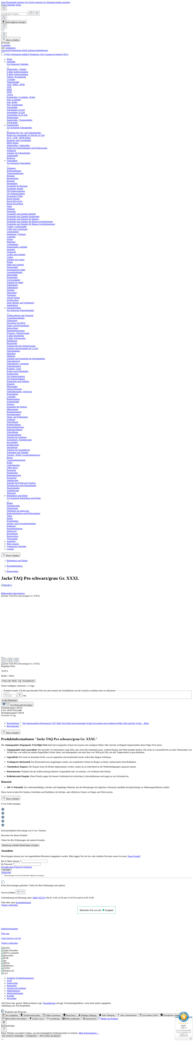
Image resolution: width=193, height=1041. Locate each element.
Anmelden (5, 45)
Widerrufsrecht (13, 991)
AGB (9, 980)
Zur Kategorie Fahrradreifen (19, 127)
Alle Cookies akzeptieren (50, 1036)
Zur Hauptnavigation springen (56, 2)
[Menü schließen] (8, 67)
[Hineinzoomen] (16, 660)
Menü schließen (12, 40)
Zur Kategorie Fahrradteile (19, 163)
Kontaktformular (23, 902)
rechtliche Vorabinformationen (20, 978)
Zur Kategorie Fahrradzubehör (20, 310)
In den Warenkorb (9, 700)
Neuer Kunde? (134, 856)
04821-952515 (39, 897)
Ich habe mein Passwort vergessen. (16, 867)
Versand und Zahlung (16, 988)
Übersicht (5, 50)
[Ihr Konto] (4, 34)
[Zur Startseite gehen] (11, 5)
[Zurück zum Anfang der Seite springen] (4, 1029)
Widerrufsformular (15, 993)
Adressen (31, 50)
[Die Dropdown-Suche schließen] (37, 13)
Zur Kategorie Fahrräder (18, 64)
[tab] (78, 723)
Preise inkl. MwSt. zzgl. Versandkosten (18, 681)
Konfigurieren (31, 1036)
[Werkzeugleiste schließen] (3, 1022)
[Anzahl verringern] (6, 695)
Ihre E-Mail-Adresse (11, 861)
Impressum (12, 985)
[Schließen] (2, 657)
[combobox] (14, 14)
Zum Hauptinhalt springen (13, 2)
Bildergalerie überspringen (13, 593)
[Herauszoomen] (4, 660)
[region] (96, 630)
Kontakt (10, 996)
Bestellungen (42, 50)
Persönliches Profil (18, 50)
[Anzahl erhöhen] (20, 695)
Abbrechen (6, 872)
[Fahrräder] (12, 122)
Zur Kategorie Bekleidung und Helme (24, 498)
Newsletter (11, 998)
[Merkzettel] (3, 31)
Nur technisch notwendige (12, 1036)
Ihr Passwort (7, 864)
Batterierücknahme (9, 929)
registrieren (11, 48)
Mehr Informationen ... (89, 1033)
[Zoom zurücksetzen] (10, 660)
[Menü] (4, 8)
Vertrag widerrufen (9, 905)
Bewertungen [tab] (13, 726)
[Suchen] (30, 13)
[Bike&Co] (96, 585)
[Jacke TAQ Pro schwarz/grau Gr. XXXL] (20, 596)
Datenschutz (12, 983)
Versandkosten (49, 1003)
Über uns (5, 933)
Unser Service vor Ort (11, 938)
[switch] (10, 1015)
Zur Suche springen (34, 2)
